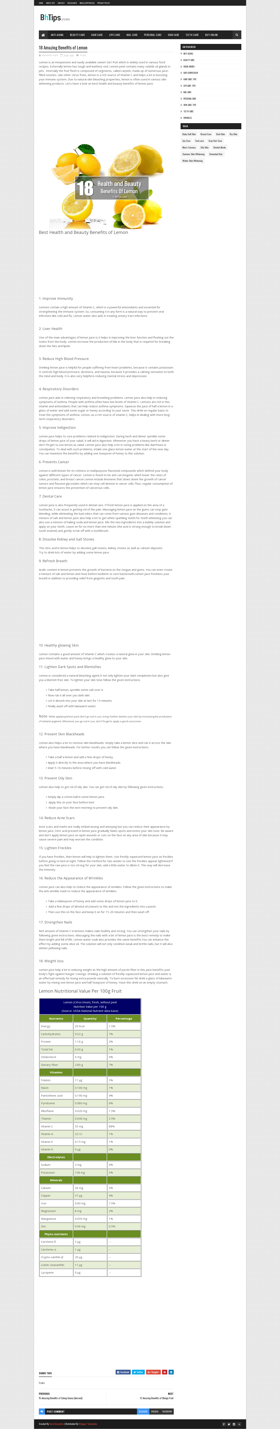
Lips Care (114, 35)
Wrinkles (187, 117)
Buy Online (211, 35)
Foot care (199, 140)
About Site (50, 3)
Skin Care (173, 35)
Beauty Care (77, 35)
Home (41, 3)
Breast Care (206, 134)
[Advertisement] (96, 118)
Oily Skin (205, 147)
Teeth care (188, 111)
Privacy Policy (103, 3)
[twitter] (229, 1424)
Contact (61, 3)
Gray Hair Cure (215, 140)
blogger (143, 1411)
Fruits (83, 55)
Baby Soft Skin (189, 134)
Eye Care (186, 140)
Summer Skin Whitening (193, 154)
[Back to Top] (239, 1424)
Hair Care (97, 35)
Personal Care (153, 35)
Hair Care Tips (189, 79)
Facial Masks (188, 66)
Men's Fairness (189, 147)
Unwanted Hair (216, 154)
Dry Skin (233, 134)
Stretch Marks (219, 147)
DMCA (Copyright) (87, 3)
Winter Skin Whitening (192, 160)
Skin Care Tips (189, 104)
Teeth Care (192, 35)
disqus (154, 1411)
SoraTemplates (57, 1423)
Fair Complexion (190, 72)
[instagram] (234, 1424)
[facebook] (224, 1424)
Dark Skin (220, 134)
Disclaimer (72, 3)
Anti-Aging (57, 35)
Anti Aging (188, 53)
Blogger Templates (88, 1423)
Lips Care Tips (189, 85)
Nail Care (132, 35)
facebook (167, 1411)
